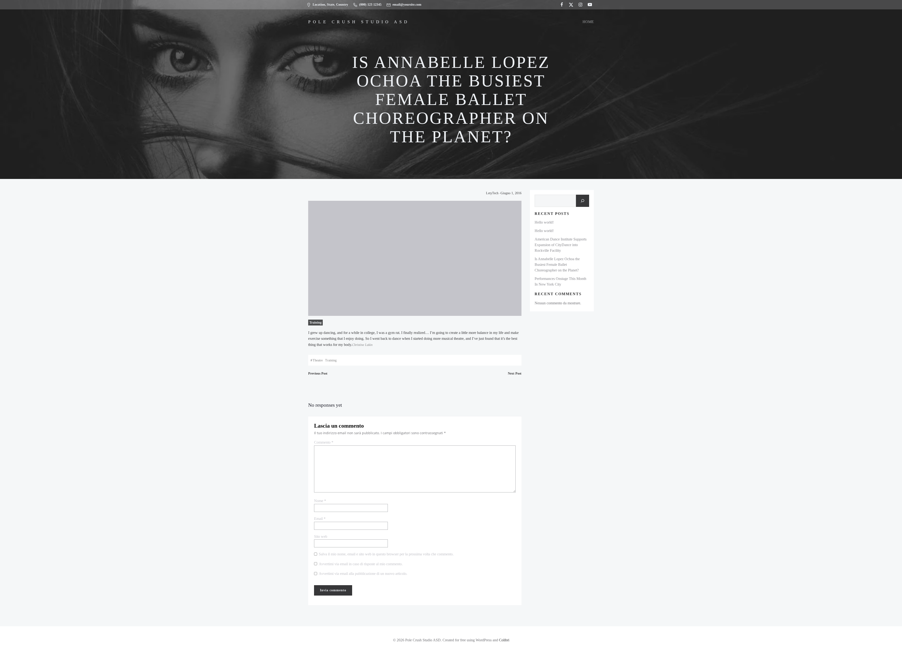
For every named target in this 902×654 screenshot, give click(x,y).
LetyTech (492, 193)
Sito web (320, 536)
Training (315, 322)
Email (320, 519)
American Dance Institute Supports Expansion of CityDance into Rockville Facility (561, 244)
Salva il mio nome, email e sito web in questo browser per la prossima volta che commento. (386, 554)
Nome (320, 501)
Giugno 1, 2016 (511, 193)
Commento (323, 442)
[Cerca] (582, 201)
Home (588, 22)
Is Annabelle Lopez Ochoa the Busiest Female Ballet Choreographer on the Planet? (557, 264)
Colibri (504, 640)
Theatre (318, 360)
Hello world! (544, 222)
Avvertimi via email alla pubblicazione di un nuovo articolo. (363, 574)
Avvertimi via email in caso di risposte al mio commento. (361, 564)
